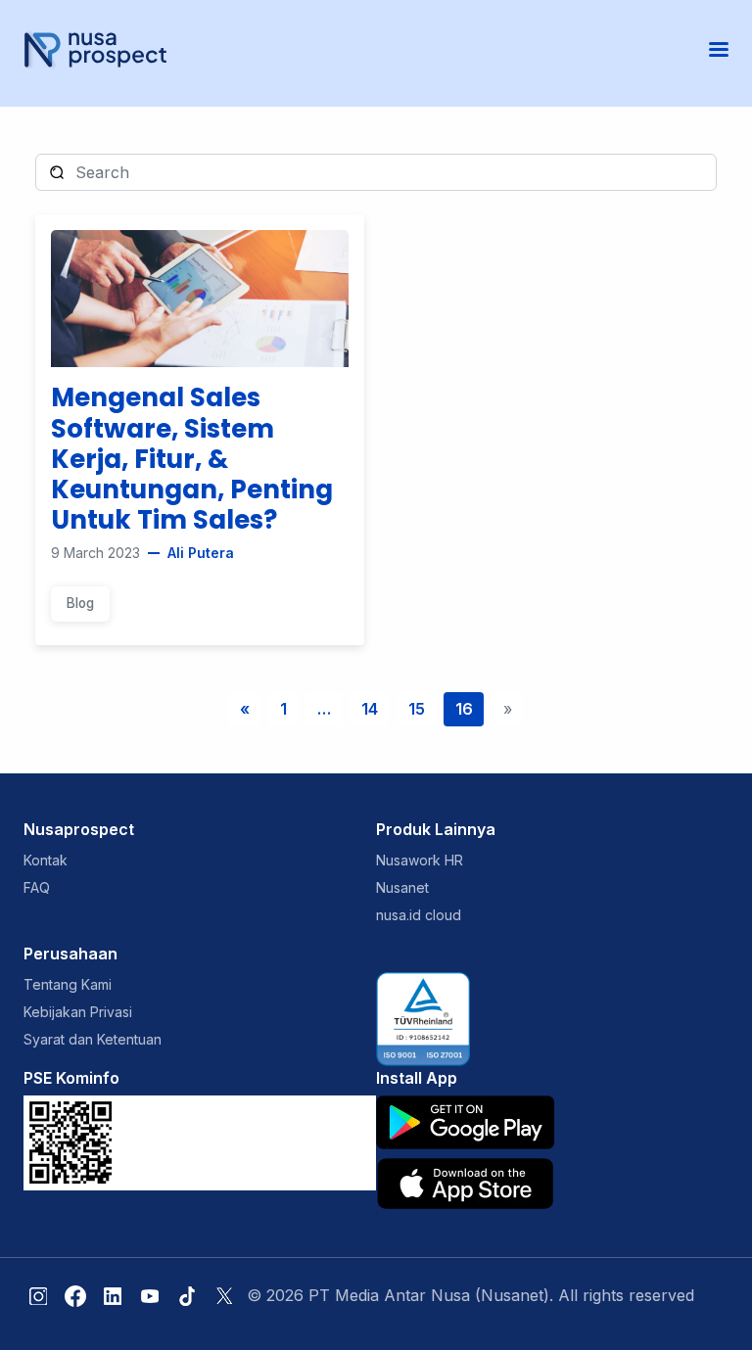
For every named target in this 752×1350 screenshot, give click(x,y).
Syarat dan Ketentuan (93, 1039)
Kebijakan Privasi (78, 1011)
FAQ (37, 887)
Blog (80, 603)
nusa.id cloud (418, 915)
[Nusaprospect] (95, 49)
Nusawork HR (419, 860)
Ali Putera (200, 552)
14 (369, 709)
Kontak (46, 860)
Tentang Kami (68, 984)
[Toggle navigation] (718, 49)
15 (416, 709)
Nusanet (402, 887)
